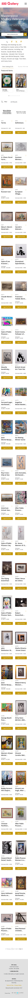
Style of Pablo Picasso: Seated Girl (7, 614)
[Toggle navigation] (25, 3)
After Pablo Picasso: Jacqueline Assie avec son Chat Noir (20, 509)
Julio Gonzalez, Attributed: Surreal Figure (20, 474)
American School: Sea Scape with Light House (5, 509)
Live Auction (7, 13)
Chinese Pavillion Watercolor (5, 825)
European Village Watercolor (19, 193)
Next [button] (24, 84)
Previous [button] (3, 84)
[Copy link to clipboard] (7, 42)
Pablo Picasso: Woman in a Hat (20, 859)
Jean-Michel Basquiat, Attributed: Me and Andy (7, 684)
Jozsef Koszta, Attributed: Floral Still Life (20, 894)
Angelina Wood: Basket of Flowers (20, 403)
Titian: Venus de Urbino (20, 579)
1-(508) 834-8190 (14, 971)
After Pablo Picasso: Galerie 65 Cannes (19, 825)
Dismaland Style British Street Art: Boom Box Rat (20, 262)
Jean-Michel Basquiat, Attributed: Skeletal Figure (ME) (21, 90)
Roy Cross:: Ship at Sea (5, 474)
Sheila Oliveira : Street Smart (20, 649)
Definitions (19, 123)
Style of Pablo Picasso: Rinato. (6, 929)
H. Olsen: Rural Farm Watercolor (6, 158)
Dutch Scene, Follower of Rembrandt (20, 333)
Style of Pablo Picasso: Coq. (6, 544)
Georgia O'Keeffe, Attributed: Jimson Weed (6, 90)
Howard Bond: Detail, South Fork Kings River (6, 859)
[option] (7, 83)
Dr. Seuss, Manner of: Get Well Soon (21, 544)
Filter (5, 102)
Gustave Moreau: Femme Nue (19, 158)
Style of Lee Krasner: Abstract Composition (6, 262)
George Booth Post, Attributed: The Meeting (7, 719)
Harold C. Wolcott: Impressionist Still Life (20, 228)
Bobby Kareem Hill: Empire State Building (6, 789)
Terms (3, 123)
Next (20, 949)
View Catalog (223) (12, 34)
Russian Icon (6, 192)
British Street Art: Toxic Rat (20, 368)
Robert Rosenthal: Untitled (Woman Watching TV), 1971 (20, 614)
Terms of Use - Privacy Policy (14, 985)
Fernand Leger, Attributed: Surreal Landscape (7, 403)
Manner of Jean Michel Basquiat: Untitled (7, 754)
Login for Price (7, 132)
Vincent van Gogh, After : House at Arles (20, 789)
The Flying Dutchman (5, 579)
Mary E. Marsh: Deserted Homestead (6, 228)
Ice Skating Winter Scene (20, 439)
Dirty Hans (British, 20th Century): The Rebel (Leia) (20, 719)
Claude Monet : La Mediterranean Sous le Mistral (7, 298)
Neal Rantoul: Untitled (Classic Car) (20, 929)
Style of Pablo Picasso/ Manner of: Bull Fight (7, 333)
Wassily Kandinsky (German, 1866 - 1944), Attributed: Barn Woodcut (6, 368)
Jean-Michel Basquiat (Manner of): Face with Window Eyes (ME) (7, 439)
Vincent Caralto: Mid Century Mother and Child (19, 754)
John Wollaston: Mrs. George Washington (7, 649)
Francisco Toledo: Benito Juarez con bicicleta (20, 298)
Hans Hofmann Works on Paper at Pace (7, 894)
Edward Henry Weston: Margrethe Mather (20, 684)
